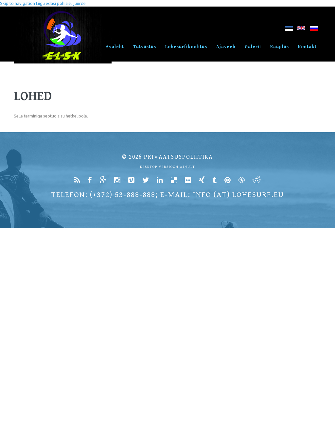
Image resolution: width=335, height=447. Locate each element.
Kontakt (307, 46)
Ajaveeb (226, 46)
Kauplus (279, 46)
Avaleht (115, 46)
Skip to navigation (17, 3)
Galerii (253, 46)
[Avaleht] (63, 10)
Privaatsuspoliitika (178, 156)
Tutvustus (144, 46)
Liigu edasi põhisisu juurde (61, 3)
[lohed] (289, 30)
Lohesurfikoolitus (186, 46)
